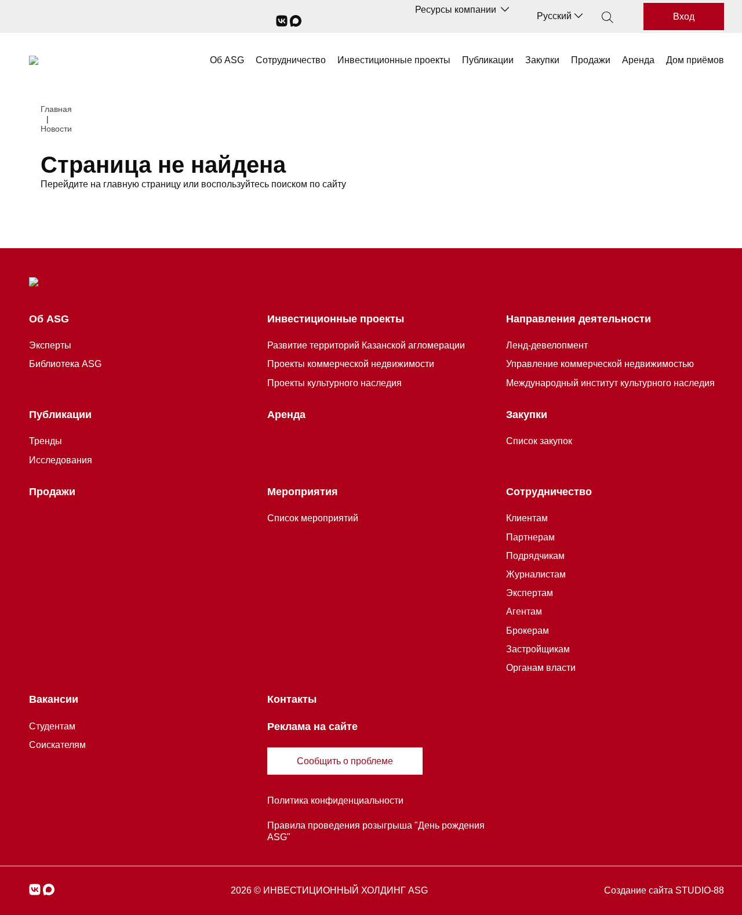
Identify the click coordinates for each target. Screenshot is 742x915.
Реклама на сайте (312, 726)
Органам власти (541, 668)
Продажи (590, 60)
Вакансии (53, 699)
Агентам (524, 611)
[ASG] (33, 60)
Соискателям (57, 745)
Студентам (52, 726)
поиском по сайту (308, 184)
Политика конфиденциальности (335, 800)
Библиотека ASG (65, 364)
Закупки (542, 60)
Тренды (45, 441)
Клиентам (527, 518)
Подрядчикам (535, 556)
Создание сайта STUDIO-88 (664, 890)
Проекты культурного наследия (334, 383)
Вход (683, 16)
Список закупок (539, 441)
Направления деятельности (578, 319)
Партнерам (530, 537)
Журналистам (536, 574)
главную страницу (142, 184)
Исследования (60, 460)
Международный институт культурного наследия (610, 383)
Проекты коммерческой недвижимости (350, 364)
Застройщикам (538, 649)
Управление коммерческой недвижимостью (600, 364)
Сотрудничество (291, 60)
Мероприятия (302, 492)
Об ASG (227, 60)
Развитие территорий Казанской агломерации (366, 345)
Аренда (638, 60)
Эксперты (50, 345)
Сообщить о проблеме (345, 761)
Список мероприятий (312, 518)
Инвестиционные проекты (393, 60)
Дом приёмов (695, 60)
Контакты (292, 699)
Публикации (488, 60)
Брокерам (527, 631)
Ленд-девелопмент (547, 345)
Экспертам (529, 593)
